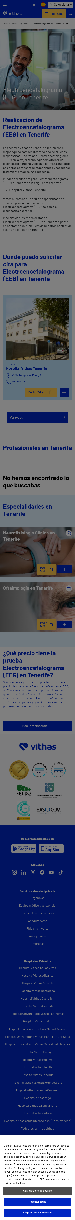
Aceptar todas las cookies (37, 1213)
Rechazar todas (37, 1202)
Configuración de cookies (37, 1191)
